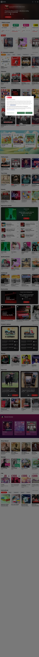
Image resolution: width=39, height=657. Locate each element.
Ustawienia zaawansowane (10, 112)
